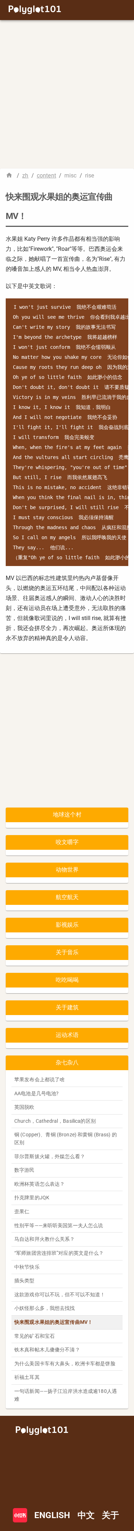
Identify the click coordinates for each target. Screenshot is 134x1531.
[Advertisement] (67, 94)
